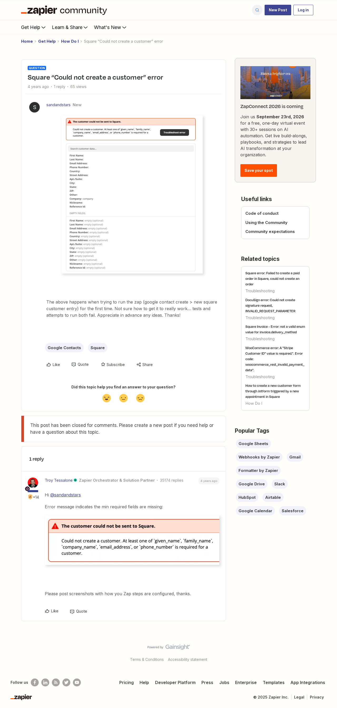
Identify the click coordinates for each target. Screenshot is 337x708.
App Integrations (307, 682)
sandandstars (58, 104)
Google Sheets (253, 443)
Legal (299, 697)
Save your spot (259, 170)
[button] (278, 10)
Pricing (126, 682)
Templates (274, 682)
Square (98, 347)
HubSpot (247, 497)
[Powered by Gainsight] (168, 648)
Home (27, 41)
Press (207, 682)
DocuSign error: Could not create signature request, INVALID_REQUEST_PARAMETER (270, 305)
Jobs (224, 682)
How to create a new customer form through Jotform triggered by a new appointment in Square (273, 391)
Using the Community (266, 222)
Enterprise (246, 682)
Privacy (317, 697)
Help (144, 682)
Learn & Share (67, 27)
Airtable (273, 497)
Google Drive (252, 483)
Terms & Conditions (147, 659)
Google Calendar (255, 510)
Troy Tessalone (59, 480)
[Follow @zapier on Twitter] (66, 682)
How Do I (70, 41)
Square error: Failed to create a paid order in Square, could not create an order (272, 278)
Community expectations (270, 231)
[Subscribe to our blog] (56, 682)
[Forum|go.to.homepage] (65, 10)
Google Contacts (64, 347)
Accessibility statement (187, 659)
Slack (279, 483)
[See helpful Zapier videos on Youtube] (77, 682)
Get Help (30, 27)
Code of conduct (262, 213)
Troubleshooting (260, 290)
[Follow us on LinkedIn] (45, 682)
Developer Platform (175, 682)
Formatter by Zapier (258, 470)
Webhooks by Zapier (259, 457)
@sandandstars (65, 494)
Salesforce (293, 510)
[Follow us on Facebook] (35, 682)
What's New (107, 27)
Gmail (295, 457)
